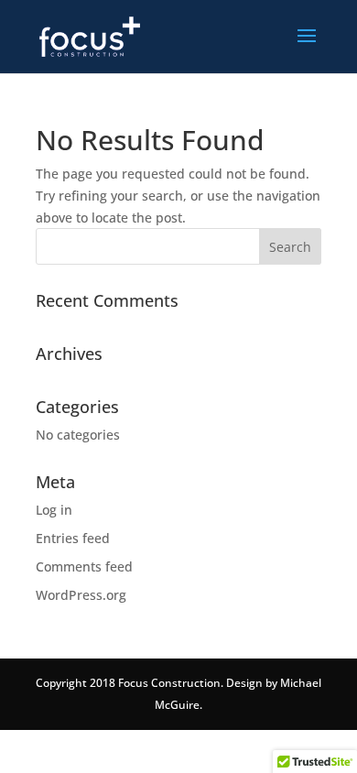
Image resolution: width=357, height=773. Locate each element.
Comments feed (84, 566)
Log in (54, 509)
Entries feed (73, 538)
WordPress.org (81, 595)
